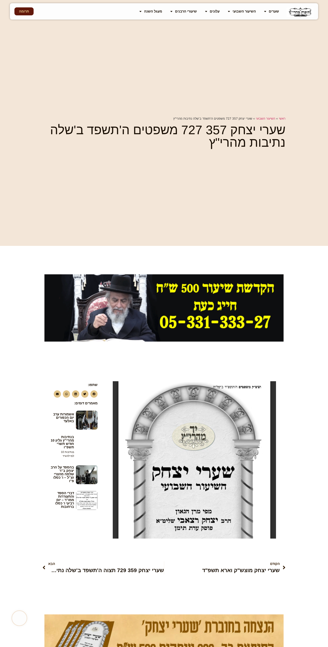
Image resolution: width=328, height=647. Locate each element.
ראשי (282, 118)
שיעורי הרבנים (186, 11)
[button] (94, 394)
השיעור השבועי (244, 11)
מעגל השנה (153, 11)
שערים (274, 11)
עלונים (215, 11)
